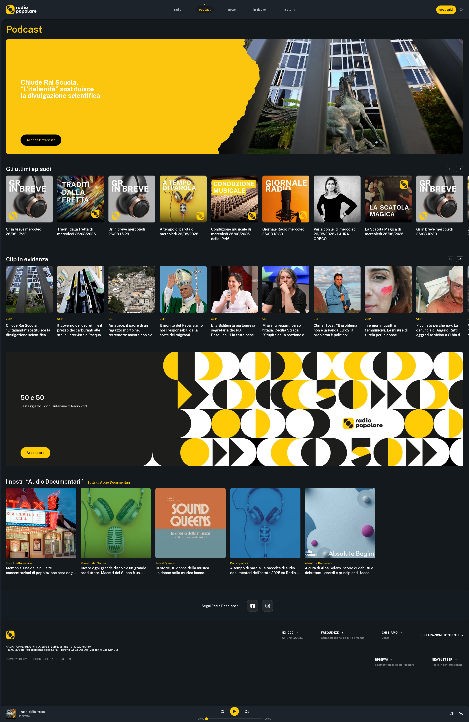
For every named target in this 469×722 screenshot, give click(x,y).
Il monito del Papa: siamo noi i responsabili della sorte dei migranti (181, 330)
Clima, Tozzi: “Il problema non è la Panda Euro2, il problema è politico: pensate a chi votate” (335, 330)
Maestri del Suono (93, 563)
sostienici (446, 9)
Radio (177, 9)
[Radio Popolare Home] (21, 9)
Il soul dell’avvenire (19, 563)
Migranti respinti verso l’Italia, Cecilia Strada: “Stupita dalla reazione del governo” (284, 330)
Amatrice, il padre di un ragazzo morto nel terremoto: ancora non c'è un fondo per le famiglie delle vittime (130, 330)
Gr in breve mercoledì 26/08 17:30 (24, 231)
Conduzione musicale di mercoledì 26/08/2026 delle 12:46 (231, 234)
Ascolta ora (35, 453)
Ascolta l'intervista (41, 140)
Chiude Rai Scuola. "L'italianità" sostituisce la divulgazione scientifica (28, 330)
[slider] (206, 718)
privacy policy (16, 659)
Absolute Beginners (318, 563)
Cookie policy (43, 659)
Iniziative (259, 9)
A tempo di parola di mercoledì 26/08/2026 (179, 231)
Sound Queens (165, 563)
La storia (289, 9)
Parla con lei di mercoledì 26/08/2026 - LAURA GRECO (335, 234)
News (232, 9)
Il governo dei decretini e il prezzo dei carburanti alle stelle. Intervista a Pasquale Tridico (80, 330)
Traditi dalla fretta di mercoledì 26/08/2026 (76, 231)
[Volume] (452, 714)
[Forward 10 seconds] (247, 711)
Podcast (205, 9)
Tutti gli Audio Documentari (108, 482)
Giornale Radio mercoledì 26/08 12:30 (283, 231)
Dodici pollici (239, 563)
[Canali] (461, 714)
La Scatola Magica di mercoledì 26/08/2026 (384, 231)
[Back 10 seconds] (222, 711)
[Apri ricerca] (461, 10)
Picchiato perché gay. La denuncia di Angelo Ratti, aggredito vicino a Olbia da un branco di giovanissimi (439, 330)
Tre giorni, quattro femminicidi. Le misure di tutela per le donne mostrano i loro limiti (386, 330)
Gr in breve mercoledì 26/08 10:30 (434, 231)
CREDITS (65, 659)
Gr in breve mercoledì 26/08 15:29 (126, 231)
